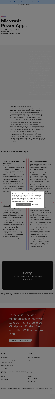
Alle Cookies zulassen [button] (23, 204)
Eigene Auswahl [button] (35, 204)
